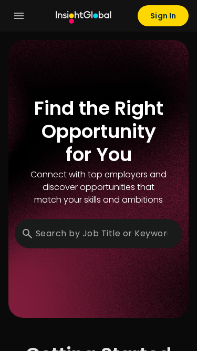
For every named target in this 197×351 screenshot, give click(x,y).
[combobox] (102, 233)
